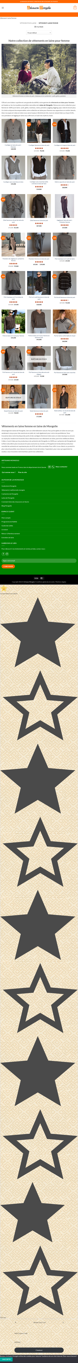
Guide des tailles (7, 526)
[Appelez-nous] (53, 467)
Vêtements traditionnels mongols (13, 490)
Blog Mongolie (7, 506)
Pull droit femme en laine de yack (64, 297)
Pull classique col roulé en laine (65, 259)
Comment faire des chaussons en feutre (15, 502)
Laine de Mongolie (8, 498)
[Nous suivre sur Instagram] (7, 554)
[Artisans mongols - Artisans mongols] (39, 7)
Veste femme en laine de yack (39, 411)
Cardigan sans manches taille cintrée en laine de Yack (39, 183)
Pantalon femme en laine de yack (39, 259)
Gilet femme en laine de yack (39, 220)
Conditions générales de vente (45, 582)
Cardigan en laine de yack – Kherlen (13, 146)
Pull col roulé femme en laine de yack (39, 298)
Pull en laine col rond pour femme (13, 336)
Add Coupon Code (20, 1333)
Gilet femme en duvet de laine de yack (13, 221)
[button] (3, 7)
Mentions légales (61, 582)
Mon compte (6, 518)
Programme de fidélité (9, 522)
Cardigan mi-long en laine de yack (64, 145)
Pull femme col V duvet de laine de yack (13, 373)
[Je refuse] (16, 1359)
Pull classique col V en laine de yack (13, 298)
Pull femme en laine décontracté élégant (39, 373)
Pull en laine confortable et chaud (64, 336)
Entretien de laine (8, 537)
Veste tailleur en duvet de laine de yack (64, 411)
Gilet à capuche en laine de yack (65, 182)
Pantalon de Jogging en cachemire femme (13, 259)
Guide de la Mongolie (9, 486)
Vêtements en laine (28, 23)
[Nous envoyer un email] (49, 467)
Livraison (5, 529)
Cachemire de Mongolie (10, 494)
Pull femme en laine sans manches (64, 372)
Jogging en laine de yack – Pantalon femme (65, 221)
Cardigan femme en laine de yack (39, 145)
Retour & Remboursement (11, 533)
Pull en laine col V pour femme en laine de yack (39, 336)
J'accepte (6, 1359)
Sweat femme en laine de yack (13, 411)
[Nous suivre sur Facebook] (3, 554)
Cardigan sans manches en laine (13, 182)
